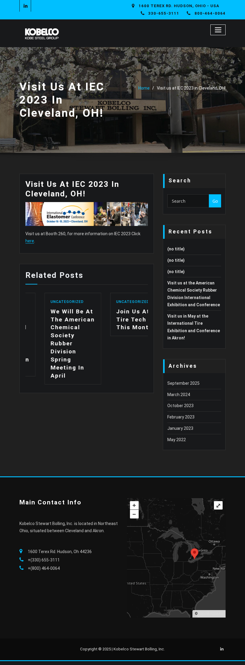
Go (215, 201)
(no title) (176, 249)
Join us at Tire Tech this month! (116, 319)
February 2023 (181, 417)
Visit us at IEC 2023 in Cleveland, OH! (191, 88)
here (29, 240)
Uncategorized (48, 302)
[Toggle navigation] (218, 29)
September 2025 (183, 383)
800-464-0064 (210, 13)
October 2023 (180, 405)
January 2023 (180, 428)
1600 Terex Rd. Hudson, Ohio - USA (179, 6)
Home (144, 88)
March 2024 (178, 394)
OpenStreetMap (211, 614)
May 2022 (176, 439)
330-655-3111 (163, 13)
